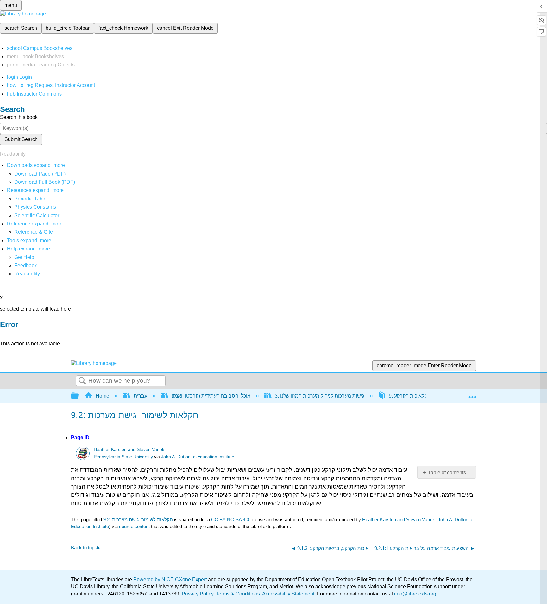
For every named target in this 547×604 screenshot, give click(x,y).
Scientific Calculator (36, 215)
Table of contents (447, 472)
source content (134, 526)
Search (82, 381)
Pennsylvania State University (123, 456)
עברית (140, 395)
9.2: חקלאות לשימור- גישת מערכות (138, 519)
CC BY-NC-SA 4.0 (230, 519)
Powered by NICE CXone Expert (170, 579)
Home (102, 395)
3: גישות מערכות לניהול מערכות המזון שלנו (320, 395)
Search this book (19, 117)
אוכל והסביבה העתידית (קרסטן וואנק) (211, 395)
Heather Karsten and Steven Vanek (129, 449)
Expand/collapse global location (472, 394)
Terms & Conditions (238, 593)
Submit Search (21, 139)
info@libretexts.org (414, 593)
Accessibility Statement (288, 593)
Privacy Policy (197, 593)
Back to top (82, 547)
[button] (25, 265)
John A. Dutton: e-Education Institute (197, 456)
